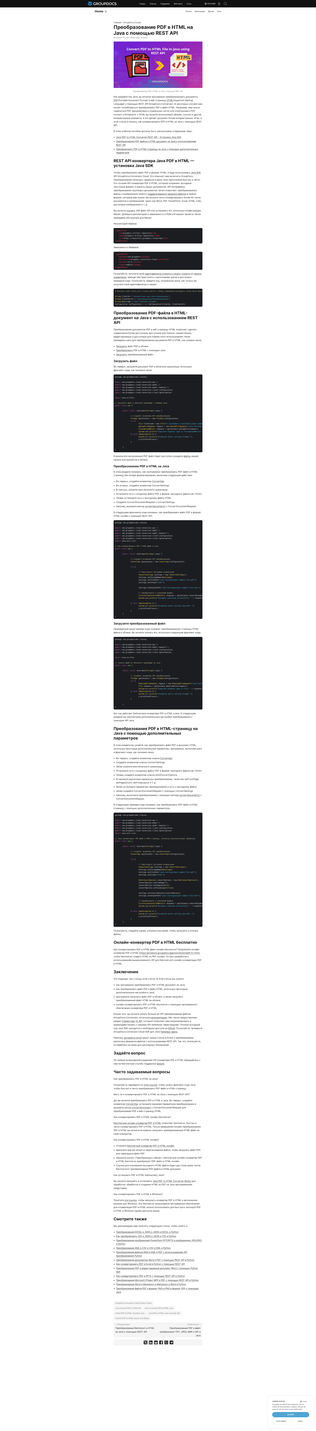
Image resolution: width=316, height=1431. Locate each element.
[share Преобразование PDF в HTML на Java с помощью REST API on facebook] (161, 1343)
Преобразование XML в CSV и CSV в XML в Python (143, 1248)
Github (171, 1028)
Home (99, 11)
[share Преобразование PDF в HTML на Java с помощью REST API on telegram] (171, 1343)
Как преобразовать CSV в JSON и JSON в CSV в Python (146, 1236)
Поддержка (165, 4)
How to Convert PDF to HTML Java (159, 1308)
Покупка (153, 4)
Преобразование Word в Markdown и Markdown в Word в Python (151, 1284)
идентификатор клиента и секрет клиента (167, 273)
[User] (219, 3)
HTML (170, 100)
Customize (281, 1421)
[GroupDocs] (102, 4)
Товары (142, 4)
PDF (116, 100)
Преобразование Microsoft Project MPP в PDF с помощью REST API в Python (157, 1280)
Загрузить (121, 346)
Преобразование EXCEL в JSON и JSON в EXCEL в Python (147, 1232)
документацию (159, 1017)
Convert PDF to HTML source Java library (132, 1318)
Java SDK (196, 172)
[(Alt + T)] (105, 11)
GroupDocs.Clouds (132, 22)
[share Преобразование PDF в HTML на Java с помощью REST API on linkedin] (151, 1343)
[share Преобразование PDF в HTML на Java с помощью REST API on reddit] (156, 1343)
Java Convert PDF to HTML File (128, 1308)
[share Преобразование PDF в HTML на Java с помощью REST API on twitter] (145, 1343)
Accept (290, 1415)
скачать (131, 210)
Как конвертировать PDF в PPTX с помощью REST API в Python (150, 1276)
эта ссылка (130, 1200)
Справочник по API (132, 1021)
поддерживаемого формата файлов (166, 194)
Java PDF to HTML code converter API (164, 1313)
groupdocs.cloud (133, 1037)
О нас (189, 4)
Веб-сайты (178, 4)
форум (160, 1063)
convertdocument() (155, 506)
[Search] (225, 3)
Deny (300, 1421)
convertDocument (141, 1107)
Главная (117, 22)
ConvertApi (158, 481)
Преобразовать (124, 350)
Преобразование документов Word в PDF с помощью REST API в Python (155, 1260)
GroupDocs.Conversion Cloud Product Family (133, 1303)
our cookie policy (296, 1409)
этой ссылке (150, 1085)
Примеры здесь (169, 1031)
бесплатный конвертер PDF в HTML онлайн (150, 1146)
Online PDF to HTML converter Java (129, 1313)
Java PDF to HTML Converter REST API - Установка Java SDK (148, 137)
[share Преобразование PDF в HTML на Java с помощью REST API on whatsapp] (166, 1343)
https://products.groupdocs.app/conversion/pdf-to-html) (170, 953)
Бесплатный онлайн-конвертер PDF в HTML (137, 1123)
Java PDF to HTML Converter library (172, 1181)
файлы (187, 456)
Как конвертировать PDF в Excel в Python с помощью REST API (150, 1264)
